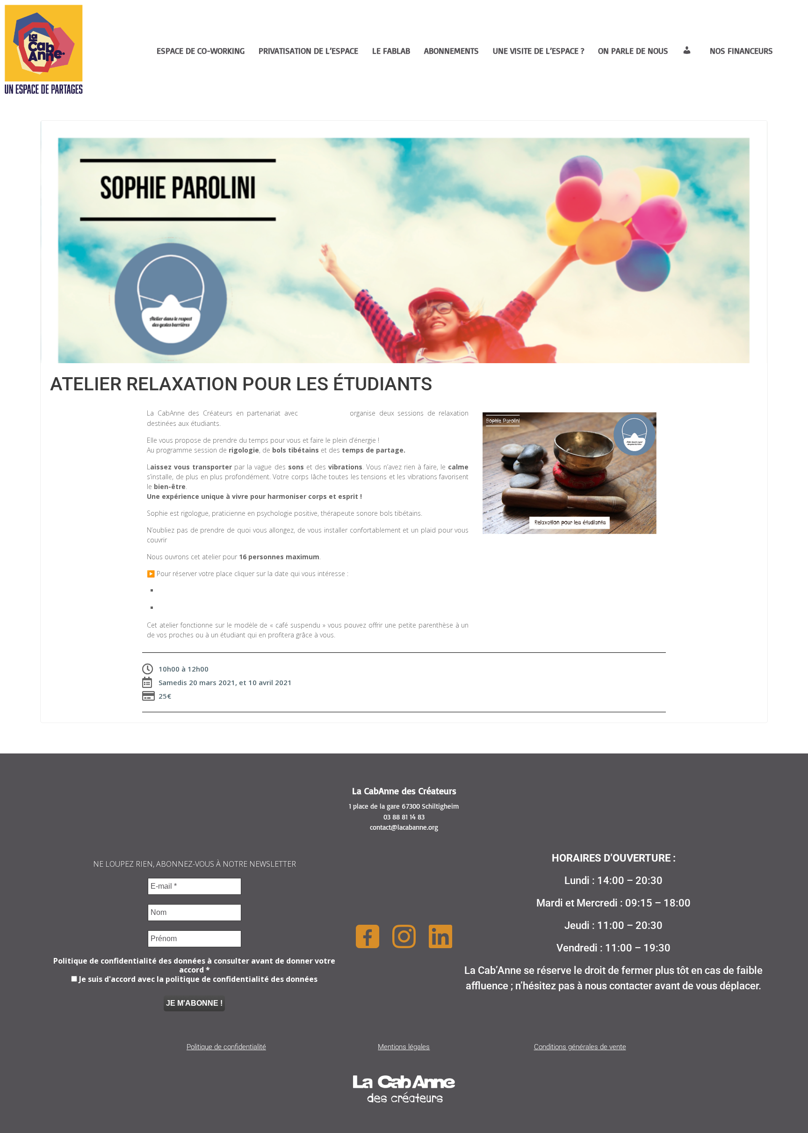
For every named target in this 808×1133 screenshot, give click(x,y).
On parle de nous (633, 50)
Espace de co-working (201, 50)
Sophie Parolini (324, 413)
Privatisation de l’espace (308, 50)
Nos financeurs (741, 50)
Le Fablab (391, 50)
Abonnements (451, 50)
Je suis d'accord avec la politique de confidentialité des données (197, 979)
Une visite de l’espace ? (538, 50)
